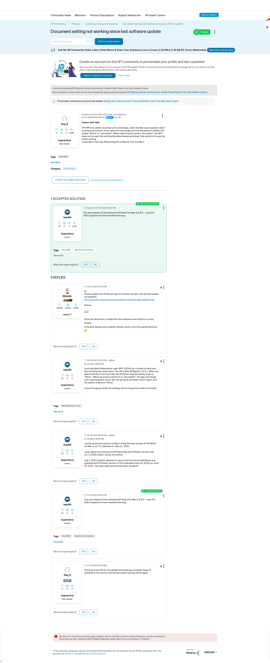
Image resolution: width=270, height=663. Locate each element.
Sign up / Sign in (209, 15)
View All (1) (55, 162)
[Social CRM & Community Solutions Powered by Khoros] (192, 652)
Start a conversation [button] (109, 41)
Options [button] (216, 32)
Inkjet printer (69, 169)
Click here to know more (221, 50)
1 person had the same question (106, 180)
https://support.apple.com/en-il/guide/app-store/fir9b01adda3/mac (119, 299)
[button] (162, 115)
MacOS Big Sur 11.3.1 (71, 406)
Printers (76, 23)
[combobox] (71, 41)
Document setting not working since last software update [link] (153, 23)
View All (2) (58, 255)
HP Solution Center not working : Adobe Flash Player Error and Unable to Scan (167, 92)
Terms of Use (71, 653)
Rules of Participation (94, 653)
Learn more (124, 75)
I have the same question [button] (70, 180)
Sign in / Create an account (98, 75)
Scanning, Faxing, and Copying (101, 23)
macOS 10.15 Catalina (84, 250)
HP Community (58, 23)
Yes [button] (86, 264)
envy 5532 (63, 157)
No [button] (95, 264)
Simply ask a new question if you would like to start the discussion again (141, 101)
